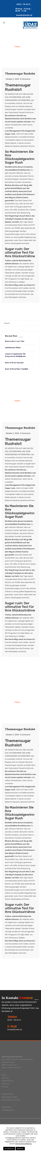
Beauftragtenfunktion (11, 1100)
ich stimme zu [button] (9, 1148)
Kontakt (5, 1087)
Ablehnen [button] (20, 1148)
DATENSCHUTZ (8, 1110)
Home (17, 46)
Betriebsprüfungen (9, 1097)
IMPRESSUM (6, 1107)
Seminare (5, 1084)
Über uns (5, 1078)
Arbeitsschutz (7, 1081)
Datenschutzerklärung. (23, 1144)
